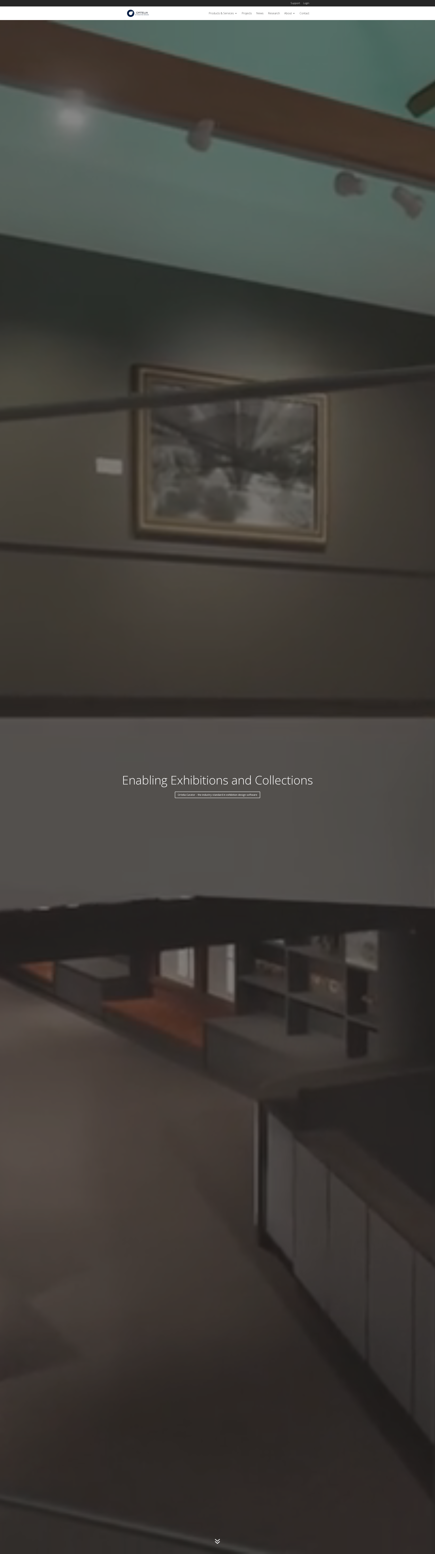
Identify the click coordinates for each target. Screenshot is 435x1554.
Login (306, 3)
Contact (304, 13)
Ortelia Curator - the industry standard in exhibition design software (217, 794)
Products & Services (221, 13)
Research (274, 13)
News (260, 13)
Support (295, 3)
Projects (247, 13)
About (288, 13)
